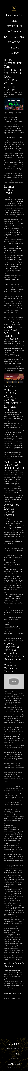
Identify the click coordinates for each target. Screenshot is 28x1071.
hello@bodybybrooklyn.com (14, 1068)
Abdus (12, 94)
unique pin (6, 974)
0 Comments (18, 94)
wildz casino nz (16, 995)
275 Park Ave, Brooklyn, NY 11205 (14, 1048)
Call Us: (14, 1)
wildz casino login (12, 993)
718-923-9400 (14, 1058)
